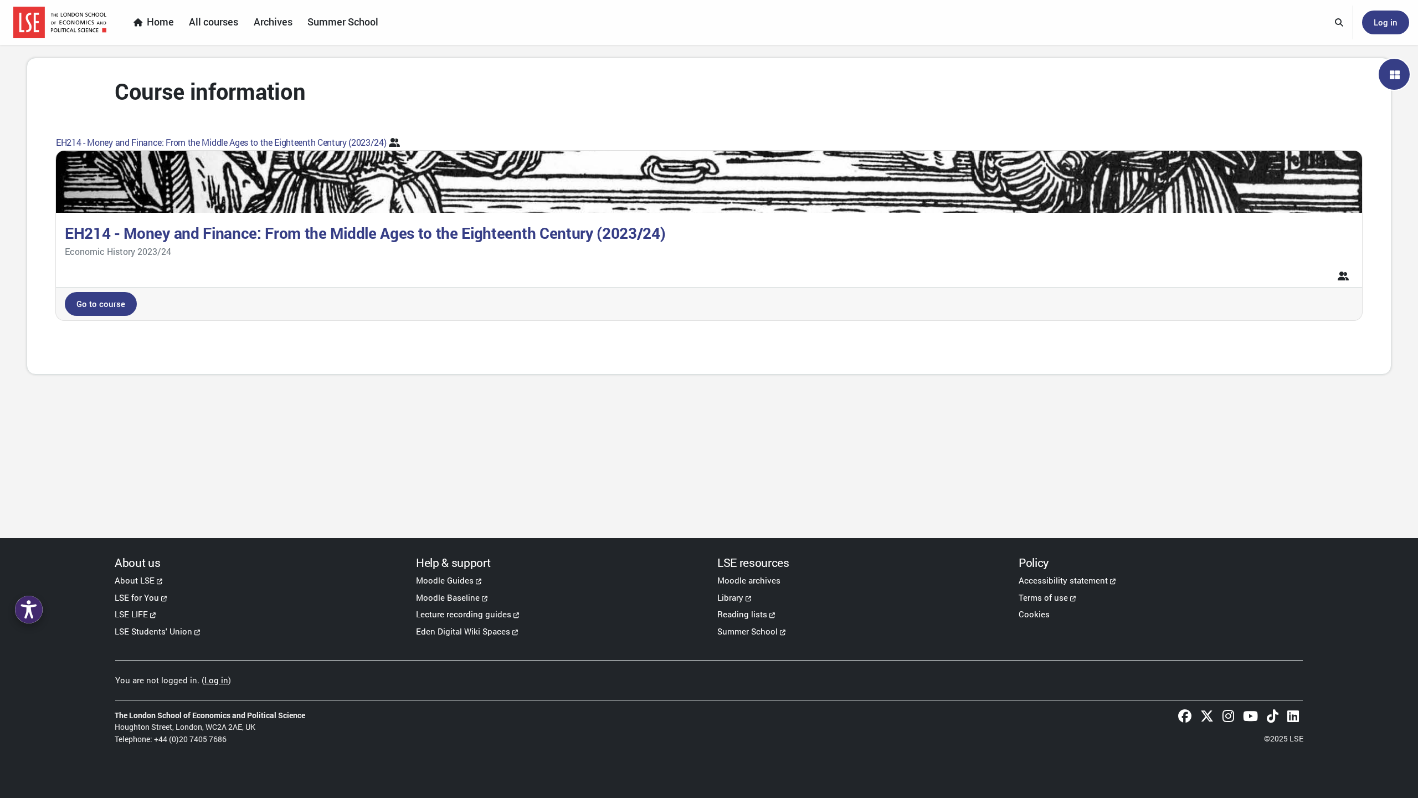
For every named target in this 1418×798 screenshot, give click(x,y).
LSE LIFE (131, 614)
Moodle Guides (445, 580)
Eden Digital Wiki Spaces (463, 631)
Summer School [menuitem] (342, 22)
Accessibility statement (1063, 580)
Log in (1386, 22)
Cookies (1034, 614)
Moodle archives (748, 580)
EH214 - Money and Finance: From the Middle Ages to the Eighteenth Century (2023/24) (221, 142)
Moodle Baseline (448, 597)
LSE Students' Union (153, 631)
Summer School (747, 631)
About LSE (135, 580)
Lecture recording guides (463, 614)
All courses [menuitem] (213, 22)
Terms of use (1043, 597)
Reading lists (742, 614)
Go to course (100, 303)
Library (730, 597)
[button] (1339, 23)
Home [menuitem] (160, 22)
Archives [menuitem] (273, 22)
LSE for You (137, 597)
